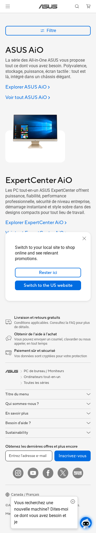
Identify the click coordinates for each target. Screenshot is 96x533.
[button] (7, 6)
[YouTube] (33, 473)
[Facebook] (48, 473)
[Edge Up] (78, 473)
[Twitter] (63, 473)
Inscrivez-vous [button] (72, 456)
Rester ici (48, 272)
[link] (48, 7)
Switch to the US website (48, 285)
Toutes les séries (36, 383)
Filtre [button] (51, 30)
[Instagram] (18, 473)
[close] (84, 238)
